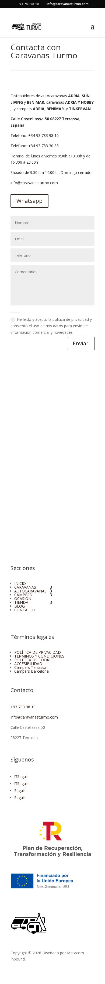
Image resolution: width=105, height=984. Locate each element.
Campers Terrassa (30, 667)
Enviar (81, 343)
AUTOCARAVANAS (30, 591)
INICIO (20, 583)
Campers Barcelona (31, 671)
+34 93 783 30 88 (43, 145)
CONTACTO (24, 609)
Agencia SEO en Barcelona (50, 959)
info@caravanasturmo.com (34, 182)
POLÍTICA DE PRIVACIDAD (37, 652)
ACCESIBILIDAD (28, 663)
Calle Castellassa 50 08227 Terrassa (44, 118)
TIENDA (21, 602)
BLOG (19, 606)
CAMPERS (23, 594)
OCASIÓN (22, 598)
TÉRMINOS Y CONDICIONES (39, 656)
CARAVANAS (25, 587)
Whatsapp (29, 200)
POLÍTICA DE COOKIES (34, 659)
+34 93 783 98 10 (43, 135)
